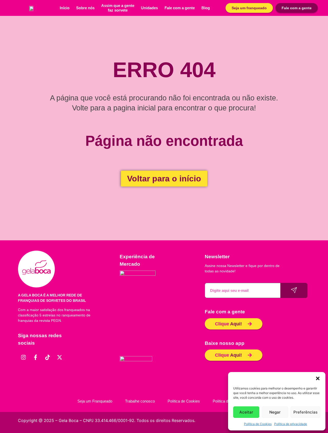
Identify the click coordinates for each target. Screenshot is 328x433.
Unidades (149, 8)
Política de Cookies (258, 424)
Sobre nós (85, 8)
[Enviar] (294, 290)
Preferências (305, 412)
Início (64, 8)
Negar (275, 412)
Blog (205, 8)
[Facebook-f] (35, 357)
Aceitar (246, 412)
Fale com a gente (180, 8)
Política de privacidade (290, 424)
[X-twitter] (59, 357)
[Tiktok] (47, 357)
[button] (317, 378)
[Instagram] (23, 357)
